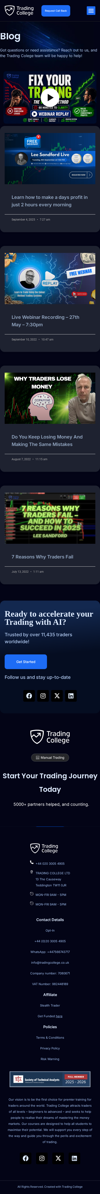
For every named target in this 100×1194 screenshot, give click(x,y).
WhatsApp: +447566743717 (50, 952)
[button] (91, 10)
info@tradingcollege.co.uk (50, 962)
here (59, 1016)
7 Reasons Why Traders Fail (42, 557)
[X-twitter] (57, 696)
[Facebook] (29, 696)
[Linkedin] (71, 696)
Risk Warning (50, 1059)
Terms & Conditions (50, 1037)
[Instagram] (43, 696)
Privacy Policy (50, 1048)
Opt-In (50, 930)
